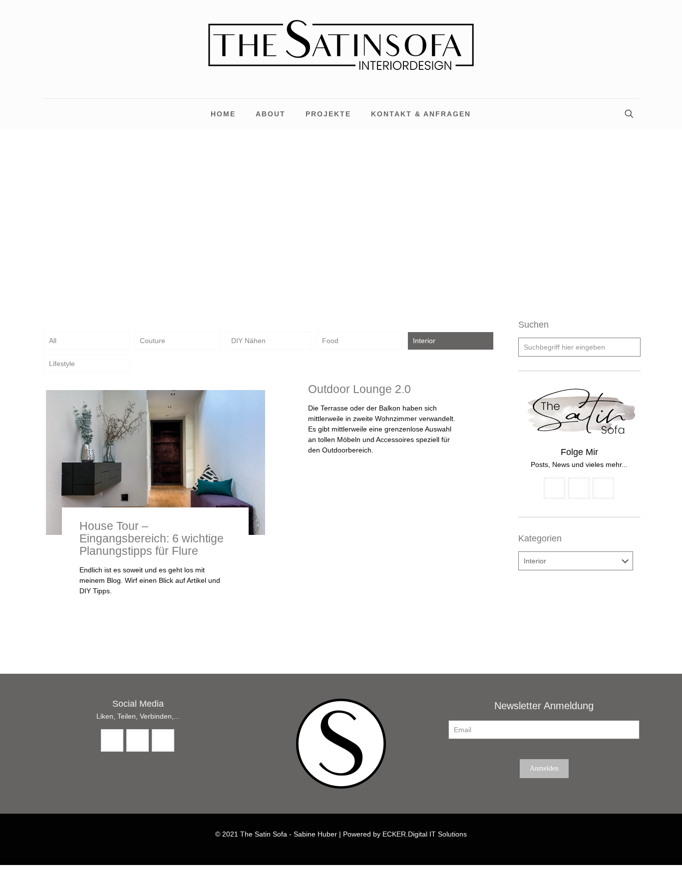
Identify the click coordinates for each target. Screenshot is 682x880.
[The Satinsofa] (341, 49)
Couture (152, 341)
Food (330, 341)
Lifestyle (62, 364)
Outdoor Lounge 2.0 (359, 389)
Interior (424, 341)
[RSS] (341, 849)
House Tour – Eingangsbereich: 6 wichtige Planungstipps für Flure (151, 538)
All (52, 341)
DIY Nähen (248, 341)
